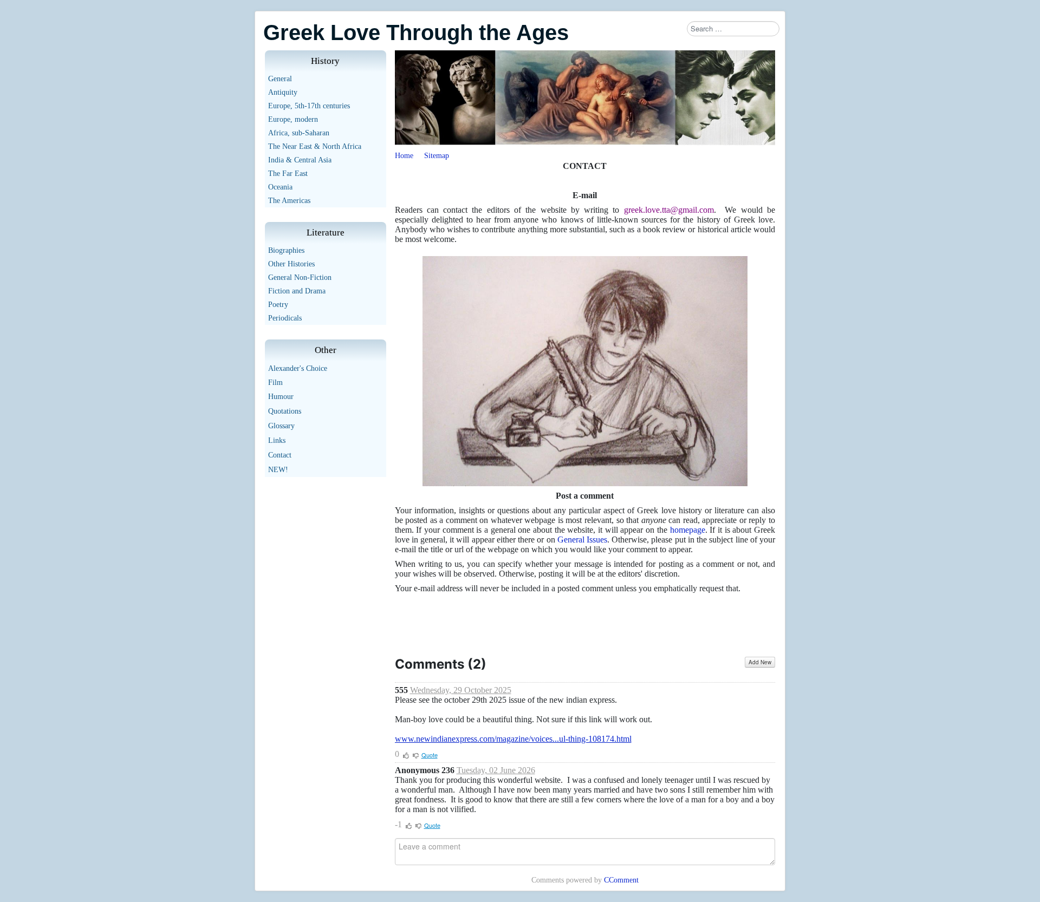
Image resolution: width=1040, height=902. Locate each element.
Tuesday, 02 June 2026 (496, 770)
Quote (429, 754)
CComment (621, 880)
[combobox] (733, 28)
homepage (687, 529)
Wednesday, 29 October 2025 (460, 690)
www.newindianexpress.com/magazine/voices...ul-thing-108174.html (513, 738)
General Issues (582, 539)
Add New (760, 662)
